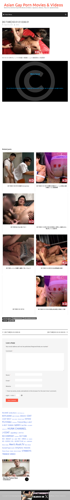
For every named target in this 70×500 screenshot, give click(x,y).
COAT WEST (6, 419)
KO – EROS (22, 439)
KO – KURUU (6, 441)
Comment (9, 351)
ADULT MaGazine (20, 413)
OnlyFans (19, 447)
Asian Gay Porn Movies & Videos (33, 4)
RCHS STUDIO (17, 451)
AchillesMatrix (13, 413)
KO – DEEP (14, 439)
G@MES (17, 425)
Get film (24, 425)
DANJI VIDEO (14, 419)
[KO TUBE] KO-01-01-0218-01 (56, 332)
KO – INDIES (29, 439)
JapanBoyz (14, 433)
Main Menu (8, 14)
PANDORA (27, 448)
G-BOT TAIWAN (7, 425)
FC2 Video (6, 421)
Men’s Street (28, 445)
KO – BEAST (6, 439)
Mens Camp (5, 445)
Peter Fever (5, 451)
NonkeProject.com (8, 448)
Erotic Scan (21, 419)
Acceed (5, 412)
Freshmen (14, 422)
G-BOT (29, 422)
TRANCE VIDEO (8, 454)
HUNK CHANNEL (16, 428)
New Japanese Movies (30, 318)
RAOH (11, 451)
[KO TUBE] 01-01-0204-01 (12, 332)
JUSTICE (21, 433)
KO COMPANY (8, 436)
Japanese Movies (17, 318)
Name (8, 375)
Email (8, 381)
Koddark (17, 436)
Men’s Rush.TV (16, 444)
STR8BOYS (26, 450)
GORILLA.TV (4, 429)
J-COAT (6, 432)
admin (17, 25)
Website (8, 386)
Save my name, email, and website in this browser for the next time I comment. (32, 391)
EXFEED (28, 419)
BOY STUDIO (16, 416)
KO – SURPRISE (28, 441)
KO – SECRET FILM (17, 441)
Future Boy (22, 422)
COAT (29, 415)
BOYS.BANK (7, 416)
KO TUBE (12, 320)
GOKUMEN (29, 425)
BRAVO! (23, 416)
